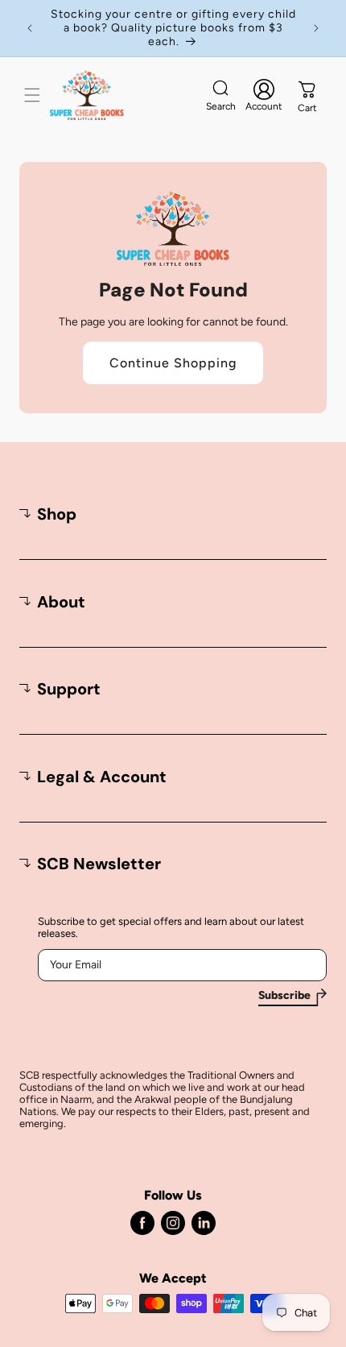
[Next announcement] (316, 28)
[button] (32, 95)
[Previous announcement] (29, 28)
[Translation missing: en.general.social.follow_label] (142, 1223)
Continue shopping (173, 363)
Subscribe (284, 995)
